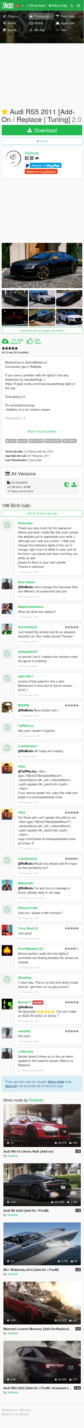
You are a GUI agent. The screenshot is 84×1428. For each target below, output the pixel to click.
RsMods (32, 153)
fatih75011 (25, 676)
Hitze (21, 766)
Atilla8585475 (28, 651)
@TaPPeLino (27, 771)
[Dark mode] (72, 5)
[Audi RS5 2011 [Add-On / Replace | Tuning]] (42, 265)
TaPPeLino (26, 725)
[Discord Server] (37, 158)
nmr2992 (24, 1031)
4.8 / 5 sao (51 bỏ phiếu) (15, 352)
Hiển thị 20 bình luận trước (42, 513)
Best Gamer (26, 582)
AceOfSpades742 (30, 948)
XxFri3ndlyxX (27, 627)
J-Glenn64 (25, 1051)
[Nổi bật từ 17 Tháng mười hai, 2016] (5, 111)
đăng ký (11, 1086)
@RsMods (25, 587)
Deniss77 (25, 1002)
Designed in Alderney (16, 1410)
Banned (38, 1002)
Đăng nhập (56, 1081)
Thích (38, 343)
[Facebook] (27, 158)
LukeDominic (27, 746)
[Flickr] (32, 158)
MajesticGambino (31, 606)
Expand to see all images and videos (42, 330)
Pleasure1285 (28, 908)
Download (45, 130)
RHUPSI (23, 705)
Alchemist (25, 523)
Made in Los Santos (15, 1414)
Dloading (24, 977)
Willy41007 (26, 883)
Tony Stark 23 (28, 928)
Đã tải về (15, 343)
